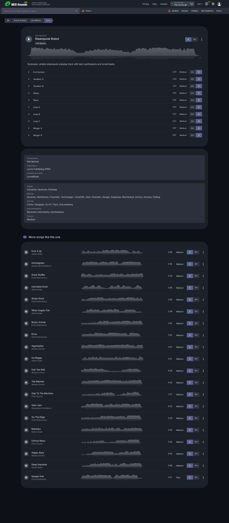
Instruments (207, 11)
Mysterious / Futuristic (48, 197)
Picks (219, 11)
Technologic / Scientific (73, 197)
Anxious (147, 197)
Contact (163, 4)
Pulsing (156, 197)
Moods (185, 11)
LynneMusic (33, 176)
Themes (194, 11)
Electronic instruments (38, 212)
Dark (88, 197)
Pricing (146, 4)
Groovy (138, 197)
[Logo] (16, 4)
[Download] (199, 72)
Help (155, 4)
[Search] (76, 11)
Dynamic (31, 197)
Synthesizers (57, 212)
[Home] (7, 20)
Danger (106, 197)
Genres (175, 11)
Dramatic (96, 197)
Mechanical (128, 197)
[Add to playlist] (192, 72)
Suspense (116, 197)
